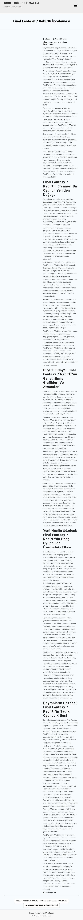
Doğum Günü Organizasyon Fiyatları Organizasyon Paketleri (41, 901)
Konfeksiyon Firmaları (21, 3)
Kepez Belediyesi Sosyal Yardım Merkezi (41, 905)
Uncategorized (50, 892)
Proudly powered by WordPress (41, 913)
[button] (75, 6)
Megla (36, 916)
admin (47, 39)
